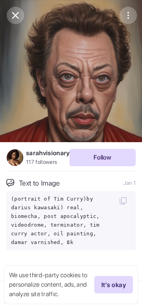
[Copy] (123, 200)
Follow (102, 157)
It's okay (113, 285)
